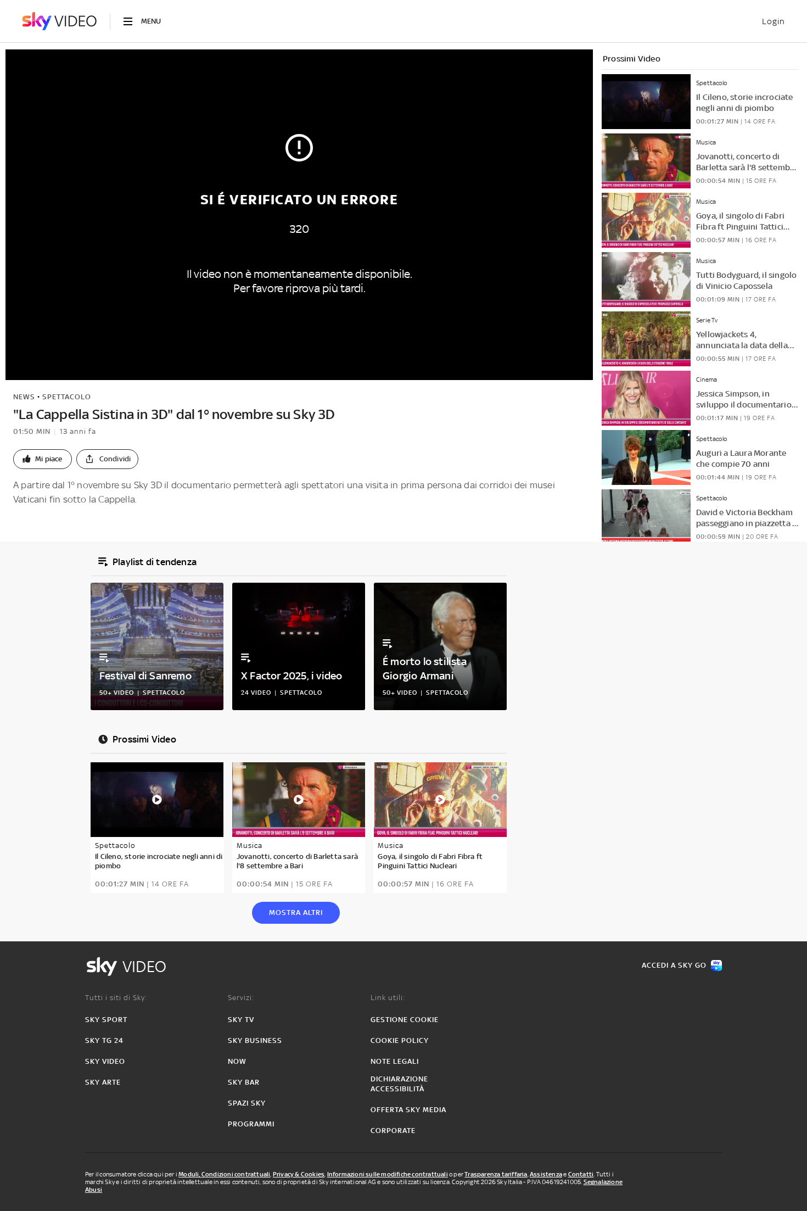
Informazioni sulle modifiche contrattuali (387, 1174)
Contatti (581, 1174)
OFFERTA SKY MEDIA (408, 1110)
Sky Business (255, 1040)
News (24, 397)
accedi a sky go (674, 965)
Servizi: (241, 998)
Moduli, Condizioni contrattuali (224, 1174)
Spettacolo (66, 397)
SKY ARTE (103, 1082)
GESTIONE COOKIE (405, 1019)
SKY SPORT (106, 1019)
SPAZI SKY (247, 1103)
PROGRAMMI (251, 1124)
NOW (237, 1061)
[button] (42, 459)
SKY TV (241, 1019)
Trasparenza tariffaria (495, 1174)
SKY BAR (244, 1082)
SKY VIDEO (105, 1061)
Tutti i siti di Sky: (116, 998)
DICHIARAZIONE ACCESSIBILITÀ (399, 1084)
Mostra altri (296, 912)
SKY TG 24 (104, 1040)
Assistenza (546, 1174)
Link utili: (388, 998)
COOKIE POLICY (400, 1040)
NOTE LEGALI (395, 1061)
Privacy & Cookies (298, 1174)
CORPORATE (393, 1130)
